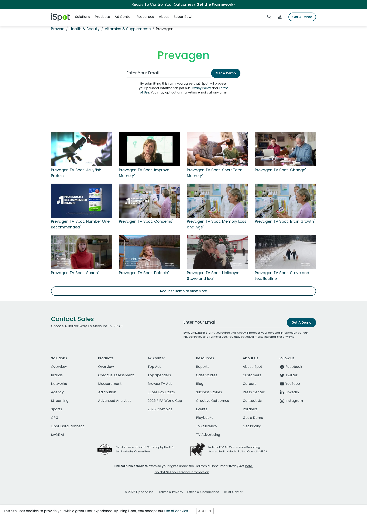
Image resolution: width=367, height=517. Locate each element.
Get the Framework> (216, 4)
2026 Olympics (160, 409)
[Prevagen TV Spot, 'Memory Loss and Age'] (217, 200)
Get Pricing (252, 426)
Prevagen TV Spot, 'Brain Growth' (285, 221)
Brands (57, 375)
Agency (57, 392)
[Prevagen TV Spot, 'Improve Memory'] (149, 149)
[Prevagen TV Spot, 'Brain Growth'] (285, 200)
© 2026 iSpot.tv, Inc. (139, 492)
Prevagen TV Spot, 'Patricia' (144, 272)
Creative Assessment (116, 375)
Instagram (294, 400)
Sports (56, 409)
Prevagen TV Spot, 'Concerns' (146, 221)
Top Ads (154, 366)
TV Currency (206, 426)
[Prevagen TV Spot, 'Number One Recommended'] (81, 200)
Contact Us (252, 400)
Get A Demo (302, 16)
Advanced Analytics (114, 400)
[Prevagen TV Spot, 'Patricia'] (149, 252)
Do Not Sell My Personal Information (182, 472)
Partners (250, 409)
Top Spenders (159, 375)
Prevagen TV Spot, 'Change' (280, 170)
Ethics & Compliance (203, 492)
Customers (252, 375)
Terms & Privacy (170, 492)
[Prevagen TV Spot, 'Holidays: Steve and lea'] (217, 252)
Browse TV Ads (160, 383)
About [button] (164, 16)
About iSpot (252, 366)
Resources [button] (145, 16)
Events (201, 409)
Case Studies (206, 375)
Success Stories (209, 392)
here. (249, 466)
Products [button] (102, 16)
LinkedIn (292, 392)
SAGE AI (57, 434)
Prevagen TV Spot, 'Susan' (75, 272)
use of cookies (176, 511)
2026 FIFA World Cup (165, 400)
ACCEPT (205, 511)
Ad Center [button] (123, 16)
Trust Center (233, 492)
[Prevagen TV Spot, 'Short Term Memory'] (217, 149)
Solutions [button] (82, 16)
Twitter (291, 375)
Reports (202, 366)
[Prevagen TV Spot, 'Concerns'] (149, 200)
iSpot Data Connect (67, 426)
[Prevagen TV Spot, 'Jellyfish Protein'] (81, 149)
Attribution (107, 392)
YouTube (292, 383)
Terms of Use (218, 337)
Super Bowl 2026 (161, 392)
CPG (54, 417)
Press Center (254, 392)
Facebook (293, 366)
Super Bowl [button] (183, 16)
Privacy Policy (201, 88)
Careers (249, 383)
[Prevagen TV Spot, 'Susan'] (81, 252)
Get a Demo (253, 417)
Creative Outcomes (212, 400)
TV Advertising (208, 434)
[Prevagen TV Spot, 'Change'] (285, 149)
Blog (199, 383)
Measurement (110, 383)
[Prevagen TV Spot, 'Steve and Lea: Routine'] (285, 252)
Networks (59, 383)
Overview (59, 366)
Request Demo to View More (183, 291)
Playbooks (204, 417)
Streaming (59, 400)
